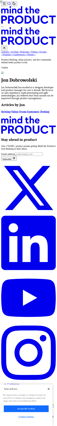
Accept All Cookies (26, 409)
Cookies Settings (26, 417)
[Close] (48, 389)
